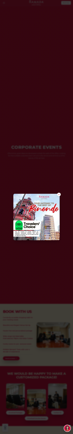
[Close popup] (59, 194)
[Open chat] (67, 428)
